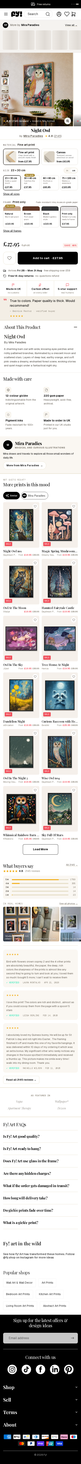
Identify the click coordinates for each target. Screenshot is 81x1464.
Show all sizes (11, 193)
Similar (13, 495)
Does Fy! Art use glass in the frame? (31, 1161)
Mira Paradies (33, 136)
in (67, 170)
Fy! (45, 1454)
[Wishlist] (67, 14)
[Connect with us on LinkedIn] (54, 1369)
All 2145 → (72, 865)
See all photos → (68, 903)
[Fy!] (16, 14)
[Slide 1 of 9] (5, 73)
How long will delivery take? (25, 1198)
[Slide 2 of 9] (5, 81)
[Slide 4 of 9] (5, 97)
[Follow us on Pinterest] (69, 1369)
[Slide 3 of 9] (5, 89)
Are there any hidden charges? (27, 1173)
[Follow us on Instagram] (12, 1369)
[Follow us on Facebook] (40, 1369)
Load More (40, 849)
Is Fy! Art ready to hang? (22, 1148)
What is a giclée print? (20, 1222)
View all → (71, 25)
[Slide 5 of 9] (5, 105)
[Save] (35, 506)
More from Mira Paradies (24, 465)
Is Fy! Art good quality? (21, 1136)
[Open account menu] (59, 14)
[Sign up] (72, 1338)
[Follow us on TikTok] (26, 1369)
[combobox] (38, 14)
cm (73, 170)
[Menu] (5, 14)
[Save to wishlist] (9, 258)
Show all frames (12, 230)
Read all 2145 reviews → (21, 1079)
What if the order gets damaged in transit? (36, 1185)
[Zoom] (67, 121)
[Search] (48, 14)
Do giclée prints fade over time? (28, 1210)
